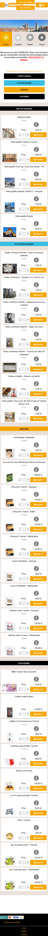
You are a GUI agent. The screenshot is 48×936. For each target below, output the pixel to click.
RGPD (24, 931)
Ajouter (39, 135)
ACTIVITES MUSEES (24, 83)
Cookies (24, 934)
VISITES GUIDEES (24, 76)
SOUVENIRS (24, 97)
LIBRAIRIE (24, 90)
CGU (24, 928)
